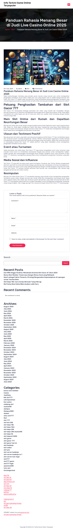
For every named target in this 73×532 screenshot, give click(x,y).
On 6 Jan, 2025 (8, 89)
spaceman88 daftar (10, 494)
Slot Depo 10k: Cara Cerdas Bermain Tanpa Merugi (22, 282)
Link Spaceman (9, 400)
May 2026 (7, 313)
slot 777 (7, 420)
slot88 (6, 505)
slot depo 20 (7, 486)
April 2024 (7, 366)
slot (5, 501)
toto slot (7, 468)
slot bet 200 (8, 422)
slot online (8, 448)
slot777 (7, 459)
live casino (8, 402)
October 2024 (9, 352)
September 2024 (10, 354)
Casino (6, 393)
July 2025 (7, 332)
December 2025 (10, 320)
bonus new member (11, 391)
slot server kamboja (11, 452)
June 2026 (8, 311)
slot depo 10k (9, 425)
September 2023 (10, 377)
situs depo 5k (8, 488)
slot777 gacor (9, 461)
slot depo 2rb (8, 507)
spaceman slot (24, 512)
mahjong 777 (8, 490)
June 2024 (8, 361)
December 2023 (10, 370)
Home (7, 29)
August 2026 (8, 307)
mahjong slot (8, 404)
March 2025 (8, 341)
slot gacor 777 (9, 441)
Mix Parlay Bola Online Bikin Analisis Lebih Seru (21, 284)
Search (7, 257)
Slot (13, 29)
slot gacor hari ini (10, 443)
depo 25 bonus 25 (9, 482)
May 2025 (7, 336)
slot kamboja (8, 445)
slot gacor (7, 438)
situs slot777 (9, 416)
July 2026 (7, 309)
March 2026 (8, 318)
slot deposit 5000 (10, 436)
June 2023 (8, 382)
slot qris (7, 450)
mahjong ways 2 (9, 499)
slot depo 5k (8, 434)
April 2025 (7, 338)
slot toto (6, 484)
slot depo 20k (9, 429)
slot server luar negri (12, 457)
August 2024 (8, 357)
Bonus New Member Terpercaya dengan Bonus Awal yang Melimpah (29, 275)
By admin (19, 89)
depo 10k (6, 475)
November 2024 (10, 350)
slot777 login (8, 463)
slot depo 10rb (9, 427)
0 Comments (38, 89)
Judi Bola (7, 395)
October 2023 (9, 375)
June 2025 (8, 334)
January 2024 (9, 368)
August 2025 (8, 329)
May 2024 (7, 363)
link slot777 (8, 397)
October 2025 (9, 325)
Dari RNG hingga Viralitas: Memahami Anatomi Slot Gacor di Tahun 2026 (31, 273)
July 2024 (7, 359)
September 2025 (10, 327)
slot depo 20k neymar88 (13, 432)
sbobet (6, 413)
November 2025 (10, 322)
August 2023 (8, 379)
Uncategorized (9, 470)
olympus (7, 409)
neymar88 (8, 406)
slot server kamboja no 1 (13, 454)
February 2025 (9, 343)
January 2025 (9, 345)
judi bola (6, 492)
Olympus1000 (9, 411)
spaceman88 (9, 466)
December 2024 (10, 348)
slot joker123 (8, 479)
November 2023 (10, 373)
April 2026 (7, 316)
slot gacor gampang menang (12, 503)
